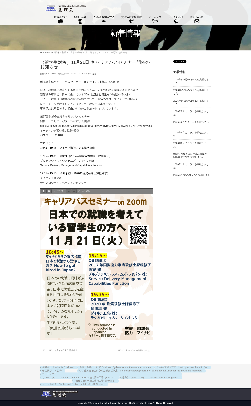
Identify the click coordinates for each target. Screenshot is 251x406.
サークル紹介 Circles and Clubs (60, 384)
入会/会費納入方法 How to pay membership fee (181, 367)
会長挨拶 (47, 370)
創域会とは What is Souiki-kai (58, 367)
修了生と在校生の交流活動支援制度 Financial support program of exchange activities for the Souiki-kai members (140, 370)
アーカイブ (48, 374)
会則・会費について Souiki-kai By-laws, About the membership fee (115, 367)
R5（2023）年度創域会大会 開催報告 (58, 350)
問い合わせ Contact (93, 384)
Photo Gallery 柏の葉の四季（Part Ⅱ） (95, 377)
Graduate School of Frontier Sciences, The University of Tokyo (121, 403)
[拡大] (74, 191)
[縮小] (68, 191)
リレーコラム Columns (55, 377)
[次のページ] (49, 191)
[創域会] (65, 9)
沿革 (59, 370)
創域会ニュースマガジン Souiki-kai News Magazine (149, 377)
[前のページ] (43, 191)
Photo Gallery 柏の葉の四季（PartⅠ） (94, 380)
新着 (94, 74)
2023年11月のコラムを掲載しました (134, 350)
